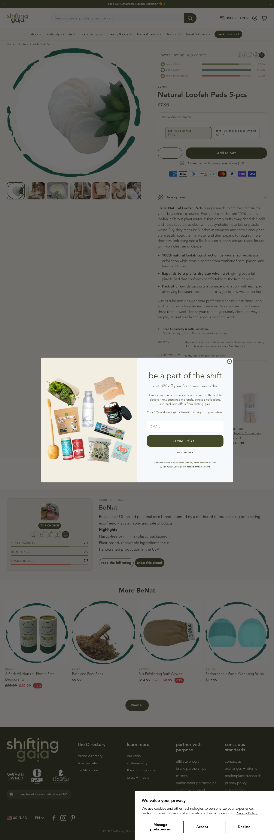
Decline (244, 826)
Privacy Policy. (247, 813)
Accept (202, 826)
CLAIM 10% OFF (185, 441)
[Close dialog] (229, 361)
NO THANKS (185, 452)
